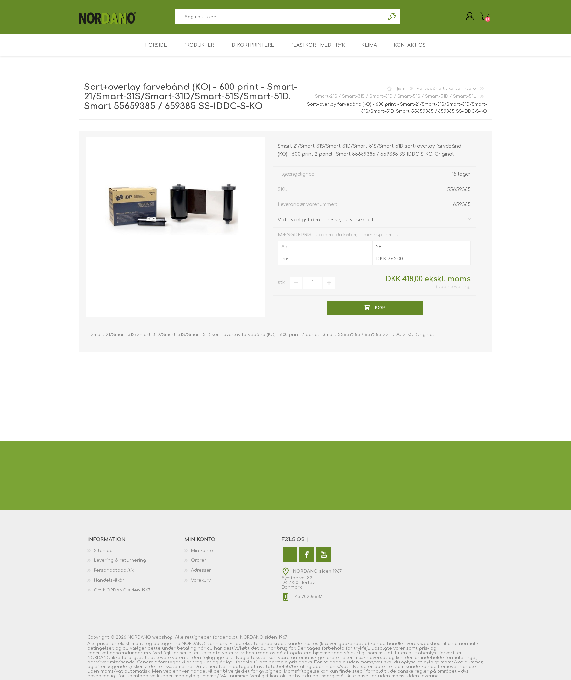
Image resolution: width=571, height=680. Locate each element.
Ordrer (198, 560)
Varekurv (484, 16)
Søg (392, 16)
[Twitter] (290, 554)
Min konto (202, 550)
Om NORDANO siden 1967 (122, 590)
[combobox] (279, 16)
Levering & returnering (120, 560)
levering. (430, 676)
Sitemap (103, 550)
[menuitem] (135, 550)
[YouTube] (323, 554)
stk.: (282, 282)
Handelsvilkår (109, 580)
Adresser (201, 570)
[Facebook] (306, 554)
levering (460, 286)
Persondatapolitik (114, 570)
